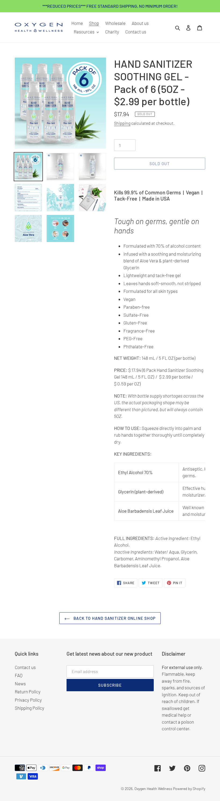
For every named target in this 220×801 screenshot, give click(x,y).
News (20, 683)
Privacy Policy (28, 699)
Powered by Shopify (189, 788)
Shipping (122, 123)
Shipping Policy (29, 708)
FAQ (19, 675)
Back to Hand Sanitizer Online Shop (114, 618)
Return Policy (28, 691)
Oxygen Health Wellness (153, 788)
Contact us (25, 667)
